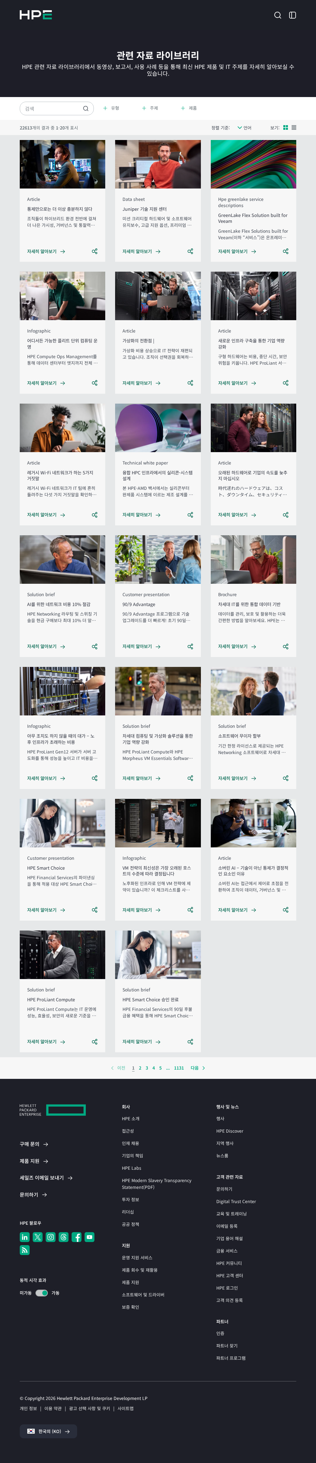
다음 (195, 1068)
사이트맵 (126, 1408)
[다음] (204, 1068)
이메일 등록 (227, 1226)
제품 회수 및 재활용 (140, 1270)
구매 (30, 1143)
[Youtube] (89, 1237)
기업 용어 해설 (229, 1238)
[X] (38, 1237)
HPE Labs (131, 1168)
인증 (220, 1333)
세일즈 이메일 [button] (42, 1177)
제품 (30, 1160)
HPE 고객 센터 (229, 1275)
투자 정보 (130, 1199)
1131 (179, 1068)
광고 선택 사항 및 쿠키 (89, 1408)
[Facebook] (76, 1237)
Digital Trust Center (236, 1201)
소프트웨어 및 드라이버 (143, 1294)
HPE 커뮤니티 (229, 1263)
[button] (277, 14)
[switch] (38, 1293)
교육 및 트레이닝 (231, 1214)
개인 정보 (28, 1408)
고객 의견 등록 (229, 1300)
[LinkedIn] (25, 1237)
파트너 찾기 (227, 1345)
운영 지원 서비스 (137, 1257)
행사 (220, 1118)
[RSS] (25, 1250)
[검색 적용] (85, 108)
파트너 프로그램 (231, 1358)
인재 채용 (130, 1143)
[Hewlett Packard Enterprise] (36, 14)
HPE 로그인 (227, 1288)
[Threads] (64, 1237)
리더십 (128, 1212)
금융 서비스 (227, 1251)
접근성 (128, 1131)
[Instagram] (51, 1237)
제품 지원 (130, 1282)
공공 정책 (130, 1224)
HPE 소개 (130, 1118)
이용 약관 (53, 1408)
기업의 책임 (132, 1155)
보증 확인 (130, 1307)
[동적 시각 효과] (41, 1293)
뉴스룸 (222, 1155)
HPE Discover (229, 1131)
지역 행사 (225, 1143)
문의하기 (224, 1189)
